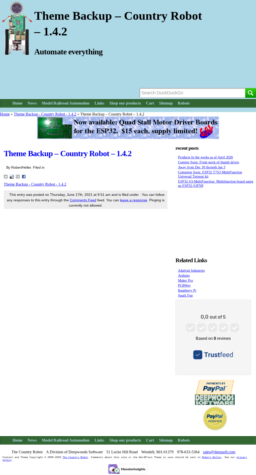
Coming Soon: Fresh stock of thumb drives (208, 162)
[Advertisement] (215, 221)
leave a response (133, 200)
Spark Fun (185, 295)
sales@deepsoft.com (219, 452)
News (32, 103)
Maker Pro (185, 280)
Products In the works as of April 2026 (205, 157)
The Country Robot (75, 457)
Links (99, 103)
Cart (150, 103)
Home (17, 103)
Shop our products (125, 103)
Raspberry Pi (187, 290)
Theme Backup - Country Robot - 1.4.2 (45, 114)
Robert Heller (212, 457)
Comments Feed (83, 200)
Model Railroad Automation (66, 103)
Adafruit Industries (191, 270)
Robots (184, 103)
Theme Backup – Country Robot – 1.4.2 (68, 153)
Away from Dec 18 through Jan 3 (201, 167)
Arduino (184, 275)
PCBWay (184, 285)
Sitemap (166, 103)
